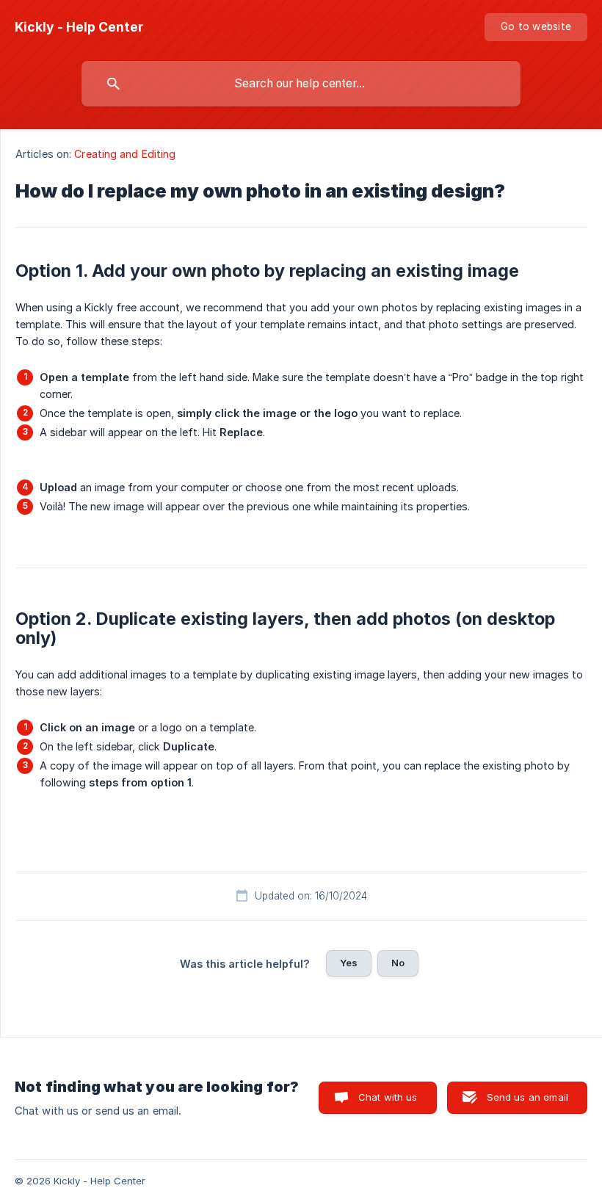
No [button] (398, 963)
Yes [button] (349, 963)
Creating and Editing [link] (124, 154)
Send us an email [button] (527, 1097)
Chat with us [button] (388, 1097)
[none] (79, 27)
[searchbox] (301, 83)
